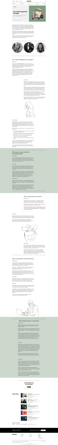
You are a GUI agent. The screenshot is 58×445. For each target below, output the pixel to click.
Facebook (39, 434)
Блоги (31, 393)
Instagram (39, 435)
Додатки (29, 424)
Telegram (39, 436)
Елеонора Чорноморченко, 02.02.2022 (17, 20)
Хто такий (32, 424)
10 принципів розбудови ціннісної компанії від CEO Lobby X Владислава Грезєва (33, 417)
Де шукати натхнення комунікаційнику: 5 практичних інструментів (33, 400)
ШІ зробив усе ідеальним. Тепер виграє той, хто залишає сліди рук (34, 412)
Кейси (37, 3)
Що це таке (21, 424)
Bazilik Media (29, 420)
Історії (30, 3)
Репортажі (17, 424)
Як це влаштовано (25, 424)
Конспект (45, 3)
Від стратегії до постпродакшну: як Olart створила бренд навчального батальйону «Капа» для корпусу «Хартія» (33, 406)
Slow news (13, 3)
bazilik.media (26, 441)
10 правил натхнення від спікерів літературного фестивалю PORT (34, 394)
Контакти (30, 436)
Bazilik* (45, 441)
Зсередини (22, 3)
